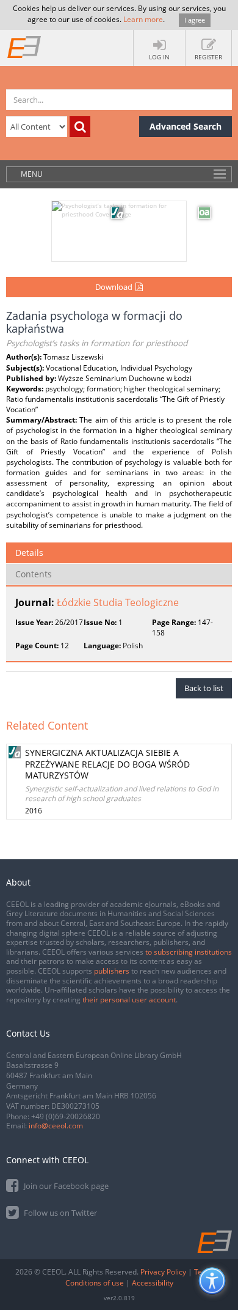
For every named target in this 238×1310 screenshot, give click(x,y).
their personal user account (129, 999)
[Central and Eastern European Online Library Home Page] (24, 46)
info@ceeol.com (56, 1125)
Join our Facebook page (65, 1185)
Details (29, 552)
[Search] (80, 126)
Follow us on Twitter (59, 1212)
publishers (111, 971)
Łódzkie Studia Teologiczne (118, 602)
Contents (33, 574)
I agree (194, 19)
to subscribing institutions (188, 952)
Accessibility (152, 1283)
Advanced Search (186, 126)
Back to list (203, 688)
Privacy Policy (163, 1272)
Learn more (143, 19)
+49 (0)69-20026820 (65, 1116)
